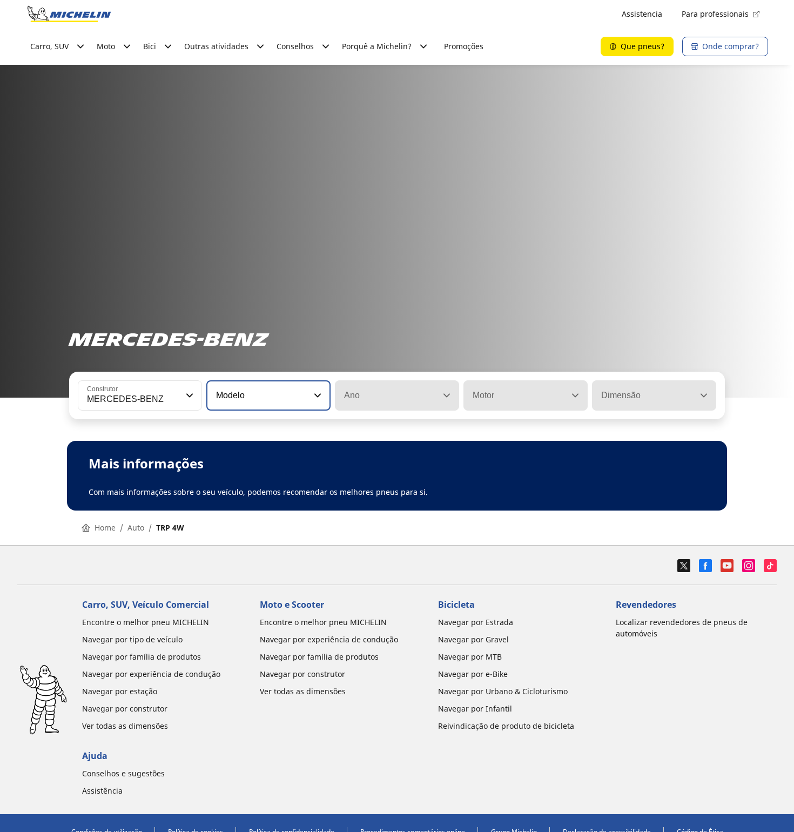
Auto (135, 527)
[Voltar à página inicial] (69, 14)
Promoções (463, 46)
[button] (188, 395)
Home (105, 527)
